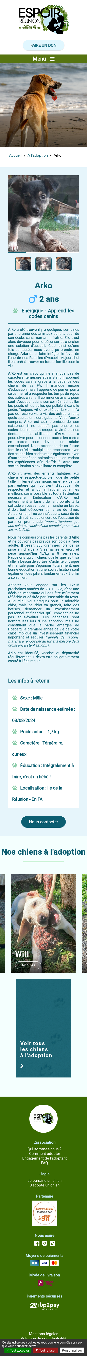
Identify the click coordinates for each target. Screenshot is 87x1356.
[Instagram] (44, 1244)
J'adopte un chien (44, 1185)
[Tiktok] (51, 1244)
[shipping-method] (44, 1285)
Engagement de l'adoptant (44, 1158)
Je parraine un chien (45, 1180)
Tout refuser (47, 1350)
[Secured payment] (44, 1310)
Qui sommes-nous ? (45, 1149)
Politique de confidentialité (43, 1338)
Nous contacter (43, 821)
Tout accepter (19, 1350)
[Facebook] (37, 1244)
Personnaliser (72, 1350)
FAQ (44, 1163)
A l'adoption (38, 155)
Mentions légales (43, 1333)
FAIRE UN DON (43, 45)
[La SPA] (44, 1224)
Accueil (15, 155)
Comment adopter (44, 1153)
